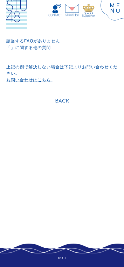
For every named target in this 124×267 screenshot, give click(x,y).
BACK (62, 101)
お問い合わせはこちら (29, 80)
